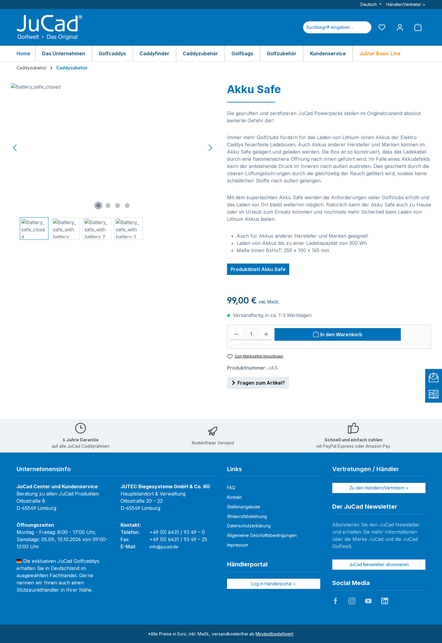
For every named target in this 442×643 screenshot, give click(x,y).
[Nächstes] (210, 147)
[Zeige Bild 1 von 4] (98, 205)
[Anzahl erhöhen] (266, 334)
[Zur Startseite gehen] (50, 27)
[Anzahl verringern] (236, 334)
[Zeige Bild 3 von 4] (117, 205)
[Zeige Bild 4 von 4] (127, 205)
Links (234, 469)
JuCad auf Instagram (351, 601)
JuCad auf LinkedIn (384, 601)
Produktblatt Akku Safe (258, 269)
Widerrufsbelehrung (247, 516)
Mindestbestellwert (274, 633)
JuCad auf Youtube (368, 601)
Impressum (237, 544)
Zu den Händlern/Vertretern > (379, 487)
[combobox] (330, 27)
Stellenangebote (243, 506)
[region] (113, 161)
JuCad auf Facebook (335, 601)
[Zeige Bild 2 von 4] (108, 205)
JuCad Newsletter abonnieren (379, 564)
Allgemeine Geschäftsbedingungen (262, 535)
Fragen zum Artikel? (261, 383)
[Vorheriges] (15, 147)
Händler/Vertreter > (405, 4)
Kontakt (234, 497)
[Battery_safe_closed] (113, 147)
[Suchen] (364, 27)
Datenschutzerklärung (249, 525)
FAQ (231, 487)
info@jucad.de (163, 546)
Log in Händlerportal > (273, 583)
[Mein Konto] (399, 27)
